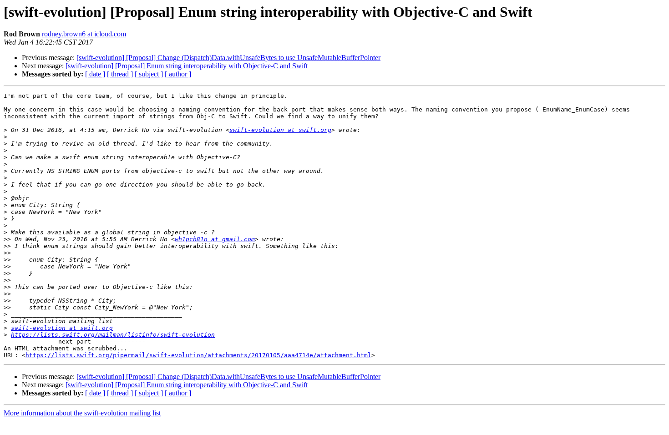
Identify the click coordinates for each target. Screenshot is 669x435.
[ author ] (178, 74)
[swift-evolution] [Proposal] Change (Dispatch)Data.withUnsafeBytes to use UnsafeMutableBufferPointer (228, 57)
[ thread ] (120, 74)
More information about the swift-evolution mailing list (82, 413)
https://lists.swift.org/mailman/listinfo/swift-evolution (113, 334)
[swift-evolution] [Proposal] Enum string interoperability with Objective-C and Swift (187, 66)
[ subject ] (149, 74)
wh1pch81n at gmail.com (215, 239)
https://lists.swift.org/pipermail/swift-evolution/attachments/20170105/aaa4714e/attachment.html (198, 355)
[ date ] (95, 74)
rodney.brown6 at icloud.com (84, 34)
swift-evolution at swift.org (280, 129)
